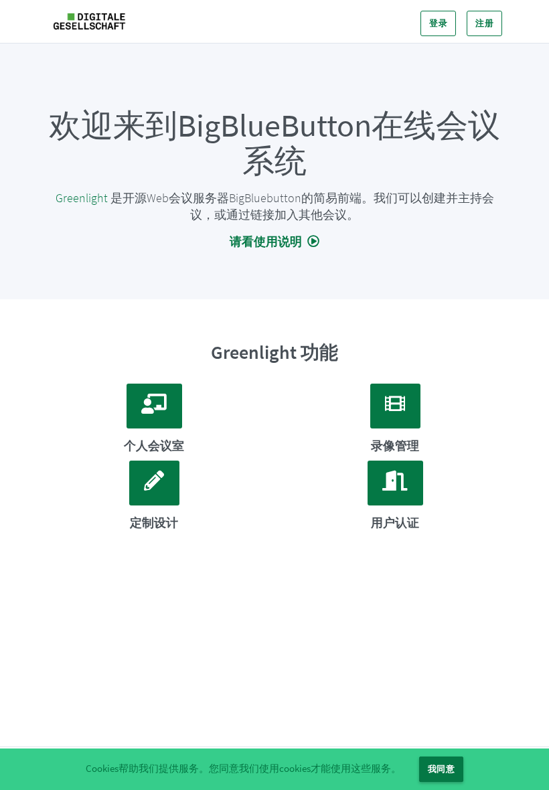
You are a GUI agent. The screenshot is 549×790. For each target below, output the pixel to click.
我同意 (441, 769)
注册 (484, 23)
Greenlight (82, 198)
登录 (438, 23)
